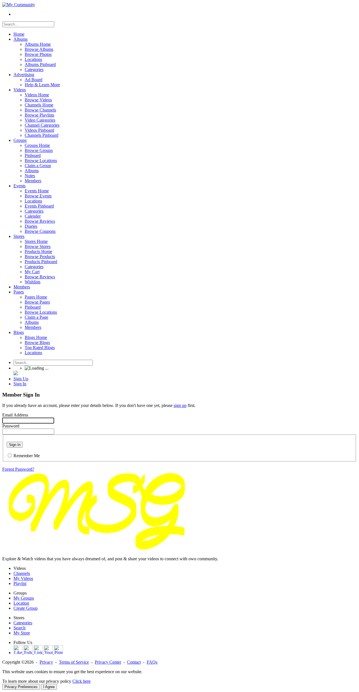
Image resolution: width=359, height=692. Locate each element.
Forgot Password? (18, 469)
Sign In (14, 445)
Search (19, 627)
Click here (81, 681)
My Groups (23, 598)
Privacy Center (108, 662)
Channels (21, 573)
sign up (180, 405)
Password (10, 426)
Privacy (46, 662)
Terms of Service (74, 662)
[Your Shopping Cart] (15, 373)
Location (21, 603)
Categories (22, 622)
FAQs (152, 662)
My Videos (23, 578)
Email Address (15, 415)
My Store (21, 632)
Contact (134, 662)
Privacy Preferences (21, 687)
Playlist (19, 583)
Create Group (25, 608)
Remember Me (26, 455)
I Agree (49, 687)
